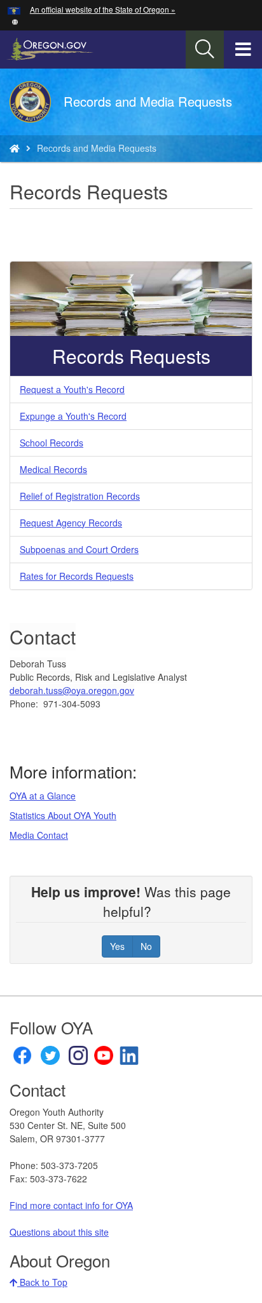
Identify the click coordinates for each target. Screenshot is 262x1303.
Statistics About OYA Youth (63, 815)
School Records (51, 442)
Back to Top (42, 1282)
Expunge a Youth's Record (73, 416)
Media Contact (39, 835)
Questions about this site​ (59, 1232)
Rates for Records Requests (77, 576)
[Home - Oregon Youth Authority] (15, 148)
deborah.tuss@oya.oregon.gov (72, 690)
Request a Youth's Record (72, 389)
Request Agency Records (71, 522)
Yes (117, 946)
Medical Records (53, 469)
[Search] (205, 49)
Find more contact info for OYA (71, 1205)
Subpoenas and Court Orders (79, 549)
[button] (14, 20)
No (146, 946)
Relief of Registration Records (80, 496)
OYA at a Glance (43, 795)
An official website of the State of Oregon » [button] (103, 9)
